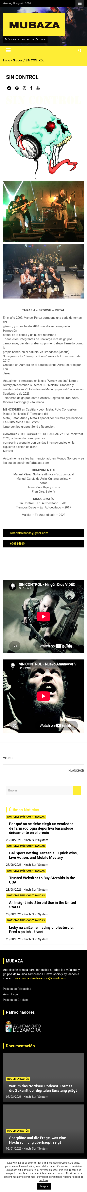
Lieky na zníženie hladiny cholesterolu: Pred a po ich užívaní (41, 929)
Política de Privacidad (17, 989)
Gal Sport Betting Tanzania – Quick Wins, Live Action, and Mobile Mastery (43, 855)
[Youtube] (38, 88)
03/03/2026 (13, 1096)
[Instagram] (24, 88)
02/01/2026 (13, 1148)
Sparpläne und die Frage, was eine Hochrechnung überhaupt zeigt (37, 1140)
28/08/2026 (13, 840)
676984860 (17, 543)
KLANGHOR (76, 770)
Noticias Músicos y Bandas (26, 816)
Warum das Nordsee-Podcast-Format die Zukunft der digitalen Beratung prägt (43, 1088)
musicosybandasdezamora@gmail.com (39, 978)
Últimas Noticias (24, 809)
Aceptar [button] (44, 1186)
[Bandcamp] (9, 88)
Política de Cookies (16, 1000)
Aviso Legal (10, 994)
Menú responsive (79, 3)
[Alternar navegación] (8, 50)
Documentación (20, 1045)
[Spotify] (16, 88)
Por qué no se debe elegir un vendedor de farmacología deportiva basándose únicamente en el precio (41, 828)
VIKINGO (9, 758)
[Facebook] (31, 88)
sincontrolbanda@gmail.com (29, 533)
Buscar (77, 790)
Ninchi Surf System (36, 840)
